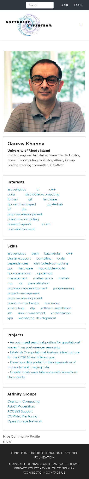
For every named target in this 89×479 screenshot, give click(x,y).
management (17, 278)
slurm (46, 224)
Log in (78, 5)
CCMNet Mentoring (22, 416)
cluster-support (19, 258)
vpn (10, 318)
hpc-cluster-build (52, 268)
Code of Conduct (57, 468)
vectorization (61, 313)
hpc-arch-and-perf (21, 204)
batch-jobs (52, 253)
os (21, 283)
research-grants (19, 224)
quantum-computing (23, 219)
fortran (12, 199)
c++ (52, 189)
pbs (24, 209)
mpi (10, 283)
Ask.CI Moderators (21, 406)
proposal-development (24, 214)
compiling (44, 258)
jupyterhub (55, 204)
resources (51, 303)
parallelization (38, 283)
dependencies (17, 263)
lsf (9, 209)
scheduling (15, 308)
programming (63, 288)
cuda (11, 194)
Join (65, 5)
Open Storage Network (24, 421)
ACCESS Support (20, 411)
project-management (23, 293)
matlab (64, 278)
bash (35, 253)
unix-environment (21, 229)
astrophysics (16, 189)
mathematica (43, 278)
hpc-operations (19, 273)
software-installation (56, 308)
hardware (50, 199)
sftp (32, 308)
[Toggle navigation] (81, 25)
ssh (9, 313)
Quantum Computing (23, 401)
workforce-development (37, 318)
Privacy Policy (26, 468)
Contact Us (55, 472)
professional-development (27, 288)
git (30, 199)
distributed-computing (42, 194)
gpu (10, 268)
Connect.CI (33, 472)
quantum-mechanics (23, 303)
